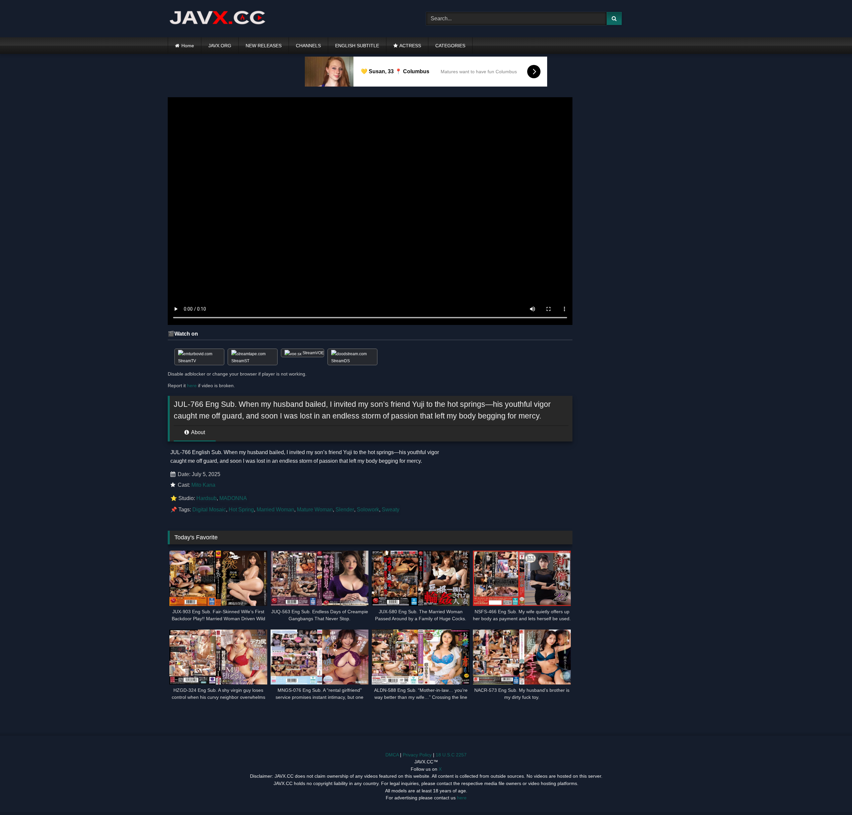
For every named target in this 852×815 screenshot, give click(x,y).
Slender (344, 509)
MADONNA (233, 498)
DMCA (392, 754)
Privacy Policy (417, 754)
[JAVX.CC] (218, 19)
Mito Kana (203, 485)
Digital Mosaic (209, 509)
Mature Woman (315, 509)
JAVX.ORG (219, 45)
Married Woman (275, 509)
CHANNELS (308, 45)
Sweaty (390, 509)
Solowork (368, 509)
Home (187, 45)
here (192, 385)
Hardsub (206, 498)
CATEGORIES (450, 45)
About (197, 432)
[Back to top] (831, 795)
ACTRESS (410, 45)
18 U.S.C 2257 (451, 754)
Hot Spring (241, 509)
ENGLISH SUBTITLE (357, 45)
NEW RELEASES (264, 45)
